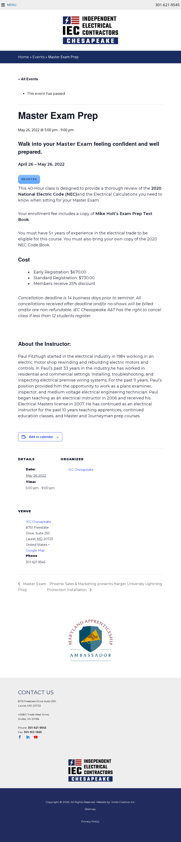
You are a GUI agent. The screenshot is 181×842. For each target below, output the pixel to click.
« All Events (28, 78)
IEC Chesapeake (81, 470)
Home (23, 57)
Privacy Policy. (90, 821)
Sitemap (90, 809)
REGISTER (29, 179)
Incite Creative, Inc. (123, 802)
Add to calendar (41, 436)
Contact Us (36, 692)
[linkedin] (29, 737)
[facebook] (21, 737)
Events (38, 57)
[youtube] (37, 737)
